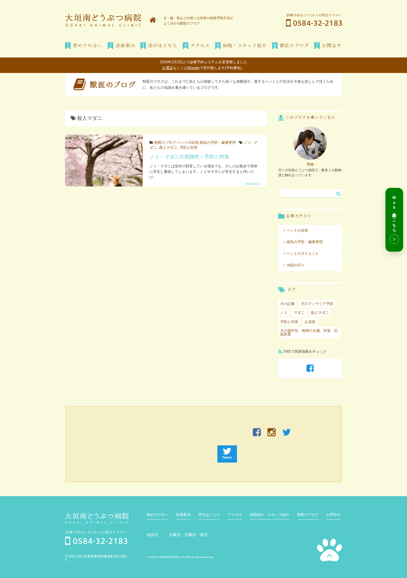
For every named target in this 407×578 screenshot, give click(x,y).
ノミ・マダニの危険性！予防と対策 (189, 157)
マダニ (299, 313)
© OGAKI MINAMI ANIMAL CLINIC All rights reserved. (181, 557)
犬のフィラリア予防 (317, 304)
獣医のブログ (165, 142)
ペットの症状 (187, 142)
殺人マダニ (168, 147)
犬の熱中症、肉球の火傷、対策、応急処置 (309, 332)
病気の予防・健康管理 (217, 142)
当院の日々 (296, 265)
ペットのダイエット (303, 253)
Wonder (193, 68)
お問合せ (333, 515)
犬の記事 (287, 304)
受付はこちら (209, 515)
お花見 (310, 322)
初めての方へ (157, 515)
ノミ (247, 142)
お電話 (167, 68)
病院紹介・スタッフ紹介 (269, 515)
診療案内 (183, 515)
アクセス (235, 515)
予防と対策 (188, 147)
